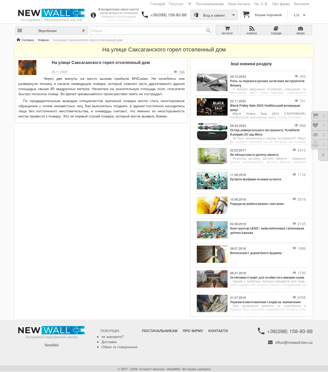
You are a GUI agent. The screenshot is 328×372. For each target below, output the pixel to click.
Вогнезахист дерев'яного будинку (256, 253)
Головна (28, 40)
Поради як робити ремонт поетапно (257, 204)
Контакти (301, 3)
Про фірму (281, 3)
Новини (43, 40)
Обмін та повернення (119, 346)
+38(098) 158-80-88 (168, 15)
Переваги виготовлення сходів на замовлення (265, 302)
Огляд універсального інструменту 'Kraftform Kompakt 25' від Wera (265, 132)
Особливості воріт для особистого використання (267, 277)
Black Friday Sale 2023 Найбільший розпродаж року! (265, 107)
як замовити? (112, 336)
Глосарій (157, 3)
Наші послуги (239, 3)
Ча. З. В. (261, 3)
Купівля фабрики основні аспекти (255, 179)
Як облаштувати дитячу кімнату (254, 154)
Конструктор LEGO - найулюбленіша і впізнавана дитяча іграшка (267, 230)
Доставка (109, 341)
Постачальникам (210, 3)
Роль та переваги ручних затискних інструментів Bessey (267, 83)
